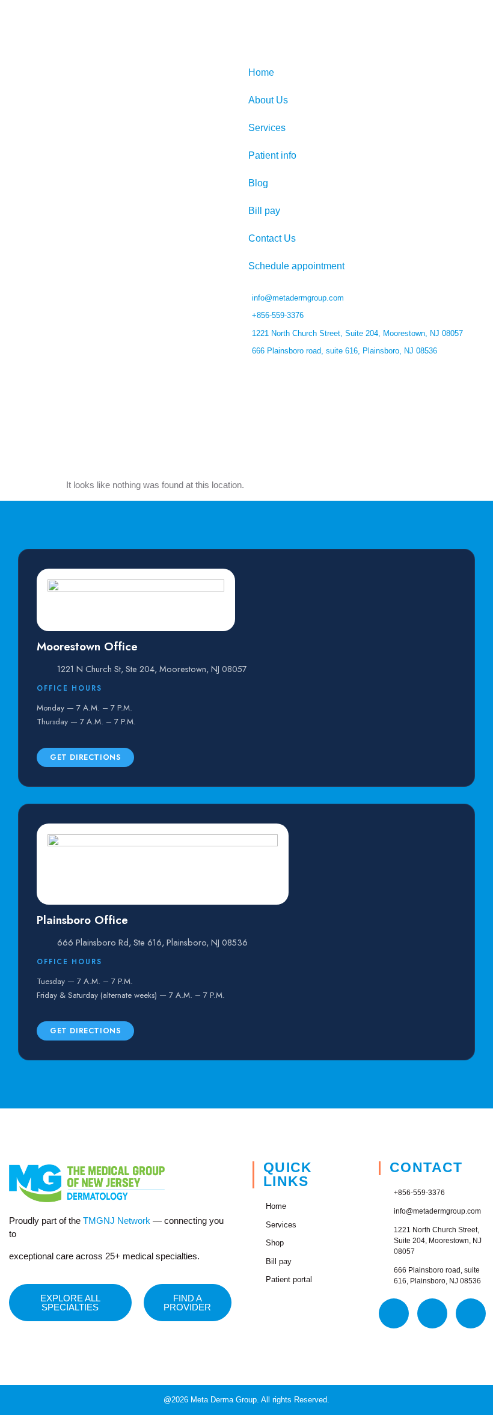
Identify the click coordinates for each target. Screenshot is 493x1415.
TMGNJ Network (116, 1220)
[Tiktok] (471, 1313)
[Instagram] (432, 1313)
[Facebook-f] (394, 1313)
